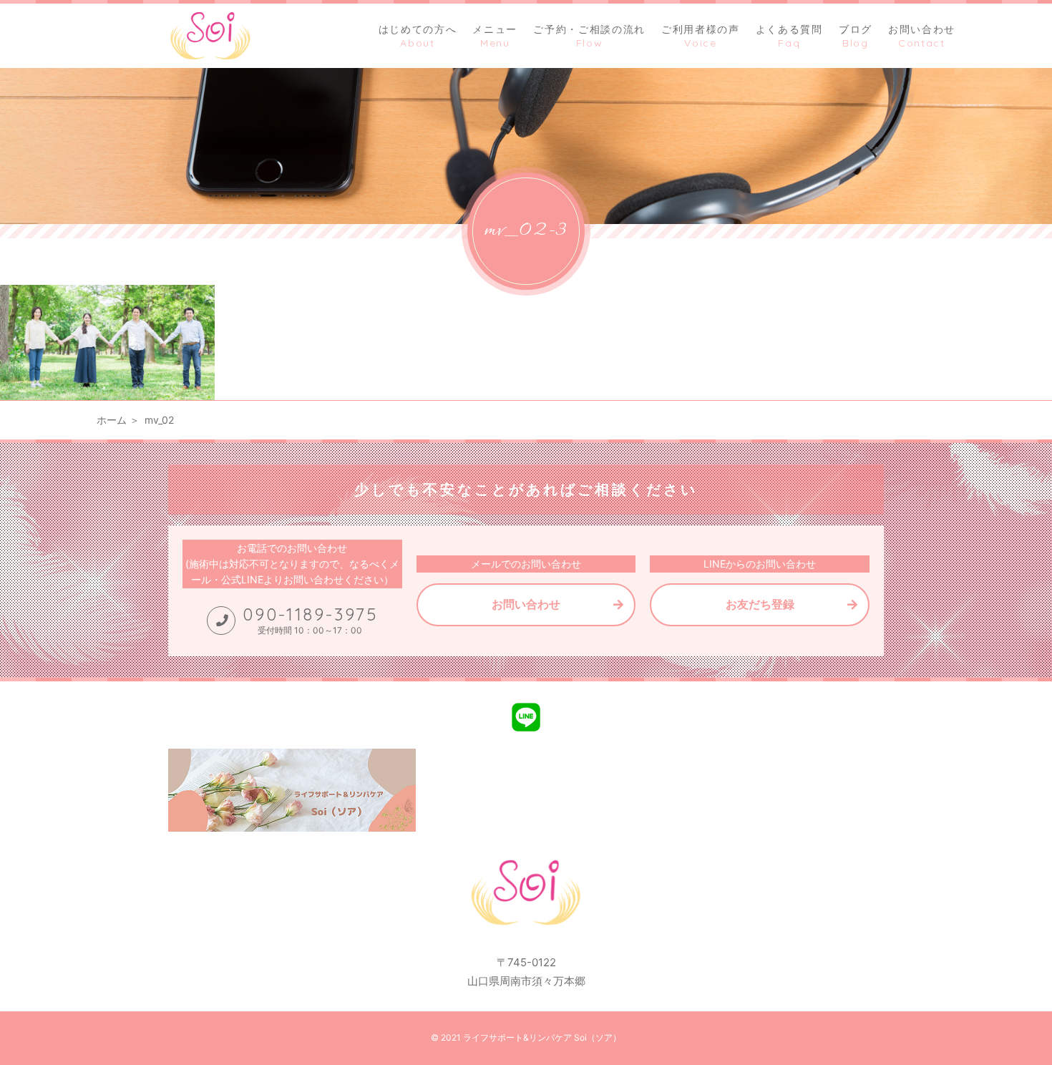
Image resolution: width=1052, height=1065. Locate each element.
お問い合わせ (526, 604)
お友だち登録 (760, 604)
